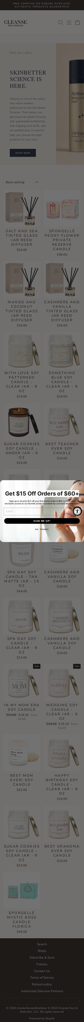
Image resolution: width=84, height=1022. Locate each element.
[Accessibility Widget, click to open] (77, 511)
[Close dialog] (80, 484)
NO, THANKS (42, 529)
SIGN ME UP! (41, 520)
